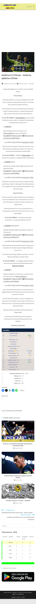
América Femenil (7, 590)
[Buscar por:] (33, 6)
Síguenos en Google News (18, 592)
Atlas (10, 544)
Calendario (14, 590)
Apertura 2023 (23, 83)
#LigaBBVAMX (7, 136)
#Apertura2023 (16, 136)
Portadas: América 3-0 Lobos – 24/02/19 (18, 499)
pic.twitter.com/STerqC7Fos (11, 235)
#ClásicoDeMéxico (8, 133)
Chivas (10, 552)
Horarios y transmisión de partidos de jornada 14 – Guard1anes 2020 (18, 443)
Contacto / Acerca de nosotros (24, 590)
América (11, 540)
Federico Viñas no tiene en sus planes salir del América (18, 475)
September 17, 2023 (27, 142)
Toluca (10, 548)
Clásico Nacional (18, 409)
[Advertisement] (18, 29)
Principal (31, 83)
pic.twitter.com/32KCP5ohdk (11, 138)
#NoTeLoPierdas (28, 136)
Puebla (10, 555)
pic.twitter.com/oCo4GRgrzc (11, 279)
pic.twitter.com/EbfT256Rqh (11, 173)
